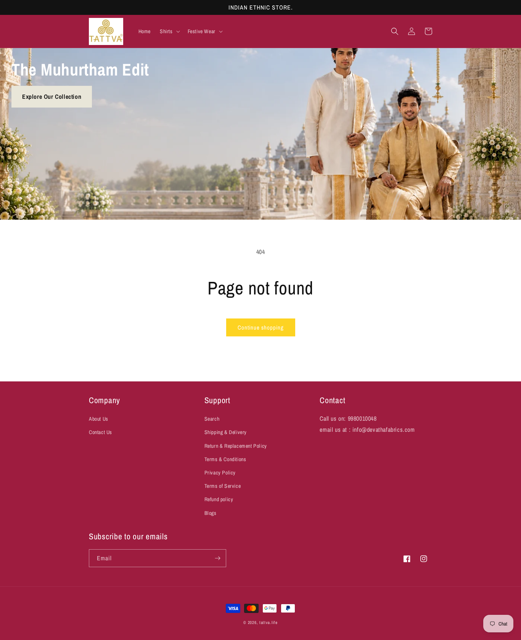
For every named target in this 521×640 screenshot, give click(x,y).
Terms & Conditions (225, 459)
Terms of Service (222, 485)
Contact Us (100, 432)
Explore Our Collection (51, 96)
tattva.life (268, 622)
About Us (98, 418)
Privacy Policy (220, 472)
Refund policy (218, 499)
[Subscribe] (217, 558)
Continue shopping (261, 327)
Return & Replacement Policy (235, 445)
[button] (169, 31)
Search (212, 418)
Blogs (210, 513)
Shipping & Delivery (225, 432)
